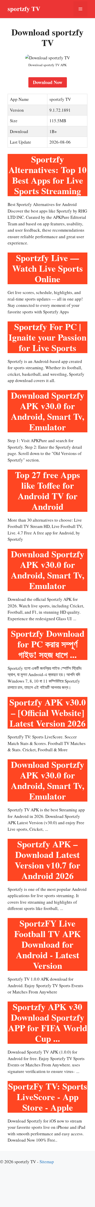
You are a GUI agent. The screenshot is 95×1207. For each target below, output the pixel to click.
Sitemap (47, 1161)
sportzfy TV (24, 8)
